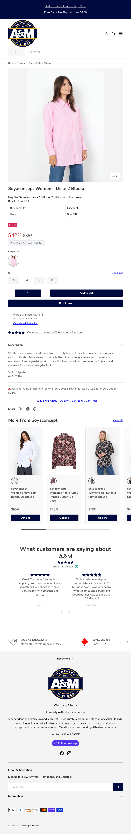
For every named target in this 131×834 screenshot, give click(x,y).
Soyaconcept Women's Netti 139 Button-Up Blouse (23, 493)
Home (11, 63)
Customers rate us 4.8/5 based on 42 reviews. (55, 332)
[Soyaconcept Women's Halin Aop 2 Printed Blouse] (103, 451)
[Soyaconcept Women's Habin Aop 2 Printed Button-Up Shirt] (64, 451)
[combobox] (65, 52)
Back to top (64, 658)
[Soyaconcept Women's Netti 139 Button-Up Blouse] (25, 451)
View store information (25, 323)
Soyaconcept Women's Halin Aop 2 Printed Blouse (102, 493)
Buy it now (65, 303)
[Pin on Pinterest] (34, 409)
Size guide (117, 273)
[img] (65, 562)
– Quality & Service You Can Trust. (67, 400)
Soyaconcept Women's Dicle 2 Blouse (34, 63)
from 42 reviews (63, 566)
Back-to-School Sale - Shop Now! (65, 6)
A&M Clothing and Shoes (27, 825)
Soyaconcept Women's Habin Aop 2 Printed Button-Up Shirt (64, 495)
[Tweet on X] (21, 409)
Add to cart (86, 293)
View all (118, 420)
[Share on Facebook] (27, 409)
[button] (113, 33)
